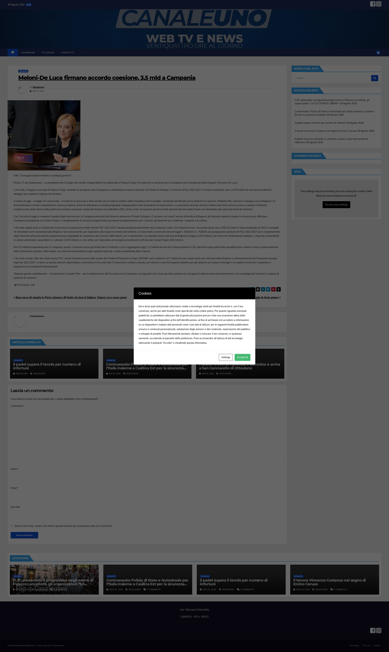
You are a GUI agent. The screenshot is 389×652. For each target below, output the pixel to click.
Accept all (242, 357)
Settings (225, 357)
